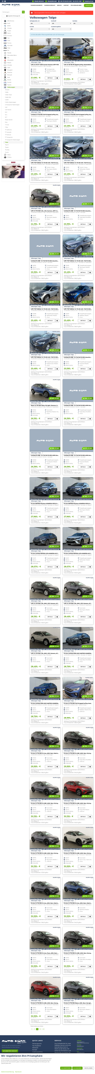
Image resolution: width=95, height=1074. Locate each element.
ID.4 (6, 114)
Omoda (9, 65)
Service (59, 5)
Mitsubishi (10, 60)
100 (40, 1029)
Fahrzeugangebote (36, 5)
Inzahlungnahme (37, 1052)
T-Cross (7, 124)
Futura (9, 43)
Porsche (9, 72)
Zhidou (9, 157)
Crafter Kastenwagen (10, 102)
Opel (8, 67)
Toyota (9, 85)
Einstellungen (88, 1068)
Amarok (7, 89)
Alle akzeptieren (66, 1068)
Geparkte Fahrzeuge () (14, 16)
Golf (6, 107)
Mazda (9, 53)
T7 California (8, 129)
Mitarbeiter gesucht (10, 1051)
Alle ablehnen (77, 1068)
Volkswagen (11, 87)
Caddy (6, 92)
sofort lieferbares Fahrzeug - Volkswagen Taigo (45, 111)
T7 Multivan (8, 134)
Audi (8, 23)
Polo (6, 122)
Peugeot (9, 70)
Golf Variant (8, 109)
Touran (7, 152)
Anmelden (88, 5)
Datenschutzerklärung (7, 1072)
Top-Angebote (36, 1045)
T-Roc (6, 127)
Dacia (9, 33)
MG (8, 57)
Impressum (18, 1072)
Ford (8, 40)
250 (43, 1029)
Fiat (8, 38)
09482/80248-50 (80, 1052)
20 (34, 1029)
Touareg (7, 149)
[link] (57, 78)
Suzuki (9, 82)
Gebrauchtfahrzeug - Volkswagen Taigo (78, 62)
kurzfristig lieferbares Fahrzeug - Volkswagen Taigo (45, 62)
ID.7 (6, 117)
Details (50, 78)
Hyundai (9, 45)
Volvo (8, 154)
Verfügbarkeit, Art (35, 21)
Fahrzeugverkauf (49, 5)
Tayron (7, 144)
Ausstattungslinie (56, 26)
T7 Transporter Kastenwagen (12, 139)
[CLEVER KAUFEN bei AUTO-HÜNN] (11, 6)
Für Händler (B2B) (76, 5)
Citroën (9, 28)
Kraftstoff (53, 21)
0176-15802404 (80, 1049)
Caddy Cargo (8, 94)
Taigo (6, 142)
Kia (8, 50)
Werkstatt (35, 1047)
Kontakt (66, 5)
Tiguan (7, 147)
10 (31, 1029)
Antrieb (32, 26)
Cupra (9, 30)
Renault (9, 75)
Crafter (7, 99)
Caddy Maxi (8, 97)
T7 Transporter (9, 137)
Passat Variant (8, 119)
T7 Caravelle (8, 132)
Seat (8, 77)
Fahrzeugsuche (37, 1043)
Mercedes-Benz (12, 55)
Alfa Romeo (10, 21)
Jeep (8, 48)
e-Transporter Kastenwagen (12, 104)
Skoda (9, 80)
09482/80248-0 (80, 1046)
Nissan (9, 62)
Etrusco (9, 35)
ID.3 (6, 112)
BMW (9, 26)
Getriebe (74, 21)
